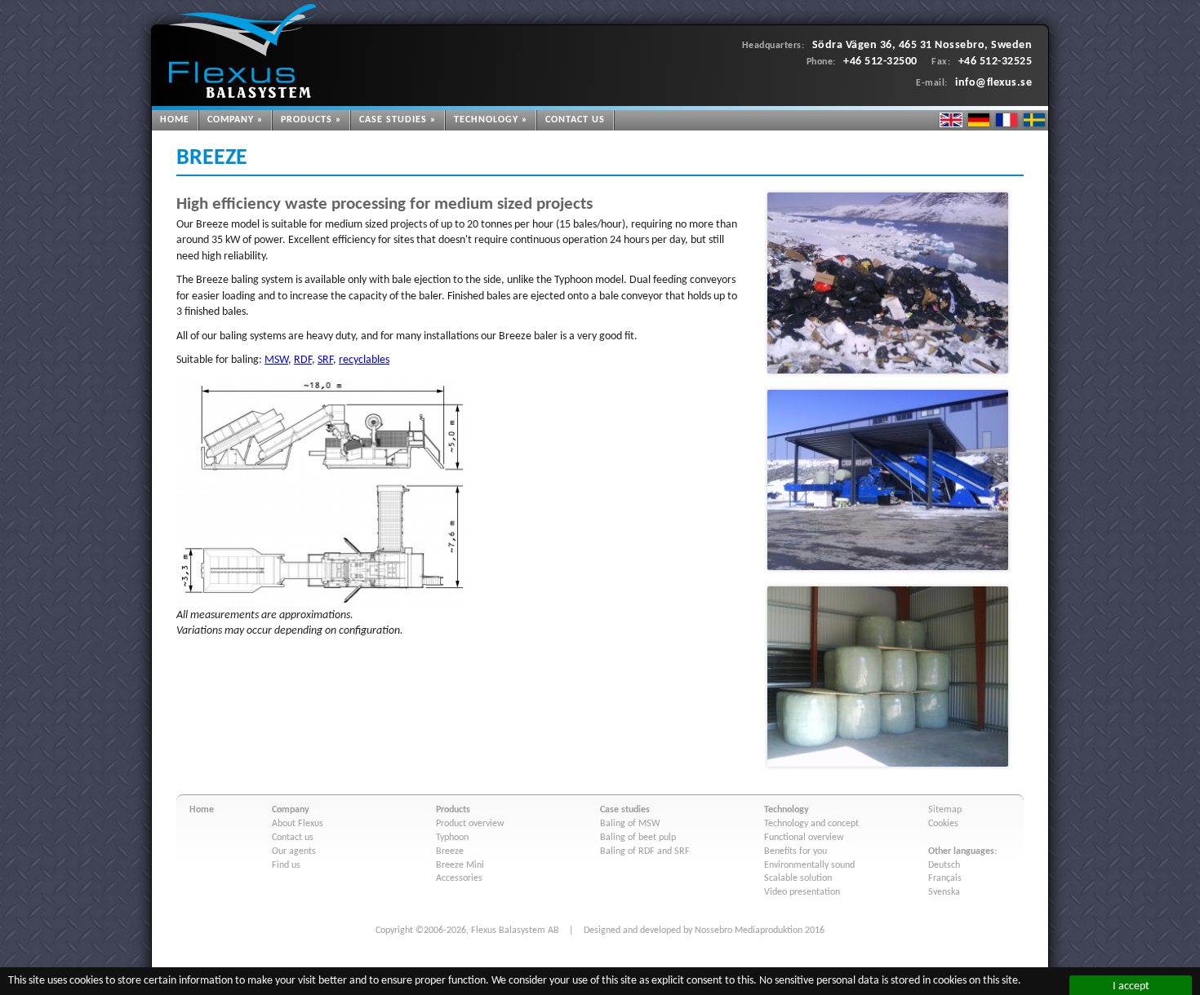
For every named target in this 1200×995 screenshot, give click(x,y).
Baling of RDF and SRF (645, 851)
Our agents (294, 851)
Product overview (470, 824)
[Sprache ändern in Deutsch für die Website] (978, 119)
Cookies (943, 824)
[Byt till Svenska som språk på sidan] (1034, 119)
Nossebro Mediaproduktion (748, 930)
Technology (486, 120)
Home (174, 120)
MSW (276, 360)
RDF (303, 360)
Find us (286, 865)
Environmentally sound (809, 865)
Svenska (944, 892)
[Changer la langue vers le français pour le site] (1006, 119)
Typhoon (452, 837)
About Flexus (297, 824)
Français (945, 878)
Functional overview (804, 837)
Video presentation (802, 892)
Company (230, 120)
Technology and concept (811, 824)
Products (306, 120)
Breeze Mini (460, 865)
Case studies (393, 120)
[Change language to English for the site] (951, 119)
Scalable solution (798, 878)
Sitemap (945, 810)
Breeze (450, 851)
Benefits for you (795, 851)
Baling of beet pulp (638, 837)
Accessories (459, 878)
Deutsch (944, 865)
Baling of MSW (630, 824)
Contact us (575, 120)
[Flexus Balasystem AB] (242, 51)
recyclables (364, 360)
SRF (325, 360)
